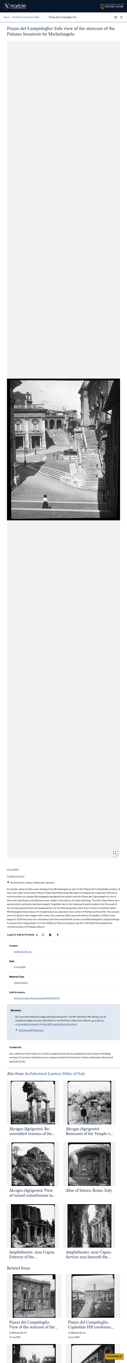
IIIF (16, 1016)
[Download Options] (57, 934)
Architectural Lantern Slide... (26, 17)
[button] (63, 449)
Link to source (17, 992)
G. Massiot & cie (22, 951)
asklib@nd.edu (17, 1061)
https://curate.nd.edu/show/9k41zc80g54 (37, 998)
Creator (13, 945)
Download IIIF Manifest (31, 1030)
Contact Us (15, 1047)
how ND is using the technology (59, 1024)
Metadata (16, 1010)
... (44, 17)
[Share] (43, 934)
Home (7, 17)
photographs (21, 982)
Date (12, 961)
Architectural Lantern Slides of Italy (55, 1074)
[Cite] (50, 934)
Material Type (16, 976)
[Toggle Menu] (116, 17)
